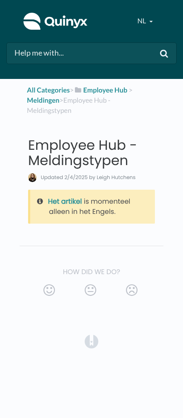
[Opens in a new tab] (91, 341)
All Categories (48, 90)
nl (142, 21)
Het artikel (65, 201)
